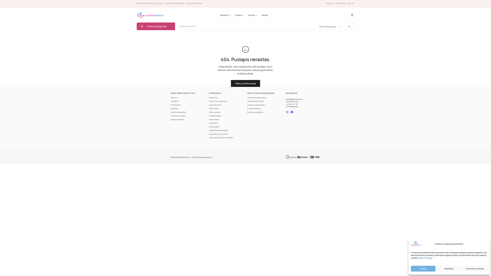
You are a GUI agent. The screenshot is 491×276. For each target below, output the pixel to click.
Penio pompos (215, 112)
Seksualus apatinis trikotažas (221, 137)
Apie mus (174, 97)
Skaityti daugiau (425, 258)
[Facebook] (291, 112)
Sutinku (423, 268)
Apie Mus (351, 3)
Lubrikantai (213, 123)
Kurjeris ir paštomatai (256, 105)
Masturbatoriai (215, 105)
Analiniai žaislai (215, 116)
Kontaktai (329, 3)
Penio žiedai (214, 119)
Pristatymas (340, 3)
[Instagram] (287, 112)
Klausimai (174, 108)
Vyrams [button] (238, 15)
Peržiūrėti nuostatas (475, 268)
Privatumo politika (178, 116)
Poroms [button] (251, 15)
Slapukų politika (177, 119)
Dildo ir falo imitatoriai (218, 101)
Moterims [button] (224, 15)
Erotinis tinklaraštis (178, 112)
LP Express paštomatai (256, 97)
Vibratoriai (213, 97)
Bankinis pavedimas (255, 112)
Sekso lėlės (213, 108)
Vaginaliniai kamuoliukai (218, 130)
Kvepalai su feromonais (218, 134)
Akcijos (265, 15)
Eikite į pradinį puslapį (245, 83)
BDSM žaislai (214, 127)
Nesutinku (449, 268)
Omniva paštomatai (255, 101)
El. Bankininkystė (254, 108)
